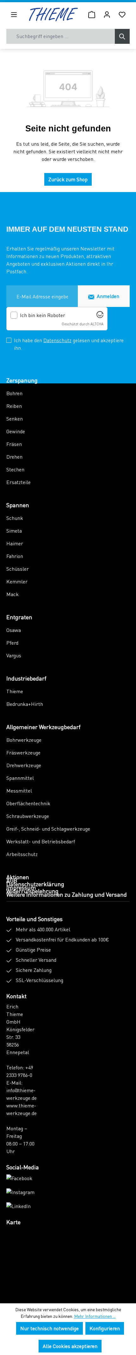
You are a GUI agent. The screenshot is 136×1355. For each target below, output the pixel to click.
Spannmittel (20, 777)
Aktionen (17, 876)
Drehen (14, 456)
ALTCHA (96, 324)
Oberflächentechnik (28, 803)
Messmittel (19, 790)
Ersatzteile (18, 482)
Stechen (15, 469)
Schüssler (17, 568)
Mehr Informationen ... (95, 1316)
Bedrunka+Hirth (24, 704)
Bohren (14, 393)
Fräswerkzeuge (23, 752)
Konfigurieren (105, 1328)
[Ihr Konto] (106, 14)
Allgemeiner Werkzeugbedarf (43, 726)
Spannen (17, 504)
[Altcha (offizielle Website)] (99, 316)
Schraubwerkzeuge (27, 816)
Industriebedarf (26, 678)
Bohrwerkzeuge (23, 739)
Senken (14, 418)
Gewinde (15, 431)
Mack (12, 594)
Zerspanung (22, 380)
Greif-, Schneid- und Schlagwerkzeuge (48, 828)
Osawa (13, 630)
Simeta (14, 530)
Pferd (12, 642)
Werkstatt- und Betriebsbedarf (40, 841)
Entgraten (19, 617)
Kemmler (17, 581)
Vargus (13, 655)
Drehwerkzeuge (23, 765)
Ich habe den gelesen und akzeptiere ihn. (69, 344)
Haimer (14, 543)
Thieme (14, 691)
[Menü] (14, 14)
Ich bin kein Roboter (42, 315)
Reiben (14, 405)
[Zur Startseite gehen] (53, 14)
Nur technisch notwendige (49, 1328)
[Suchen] (122, 36)
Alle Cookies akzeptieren (70, 1346)
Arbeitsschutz (22, 854)
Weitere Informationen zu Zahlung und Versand (66, 894)
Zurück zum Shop (68, 179)
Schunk (14, 518)
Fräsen (14, 444)
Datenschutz (57, 340)
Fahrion (14, 556)
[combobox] (60, 36)
